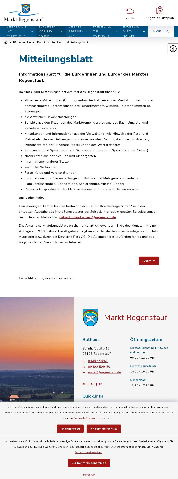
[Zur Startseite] (5, 42)
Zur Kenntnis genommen (89, 463)
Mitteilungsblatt (77, 42)
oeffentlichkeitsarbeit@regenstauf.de (87, 217)
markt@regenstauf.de (104, 372)
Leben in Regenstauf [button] (76, 31)
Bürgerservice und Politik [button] (47, 31)
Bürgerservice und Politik (29, 42)
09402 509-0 (98, 361)
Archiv (147, 261)
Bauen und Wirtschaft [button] (131, 31)
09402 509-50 (99, 367)
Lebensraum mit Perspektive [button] (16, 31)
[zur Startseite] (23, 13)
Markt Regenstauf (135, 317)
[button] (173, 49)
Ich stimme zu (70, 429)
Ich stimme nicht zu (104, 429)
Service (56, 42)
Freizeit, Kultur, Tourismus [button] (102, 31)
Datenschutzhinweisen (87, 418)
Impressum (89, 474)
